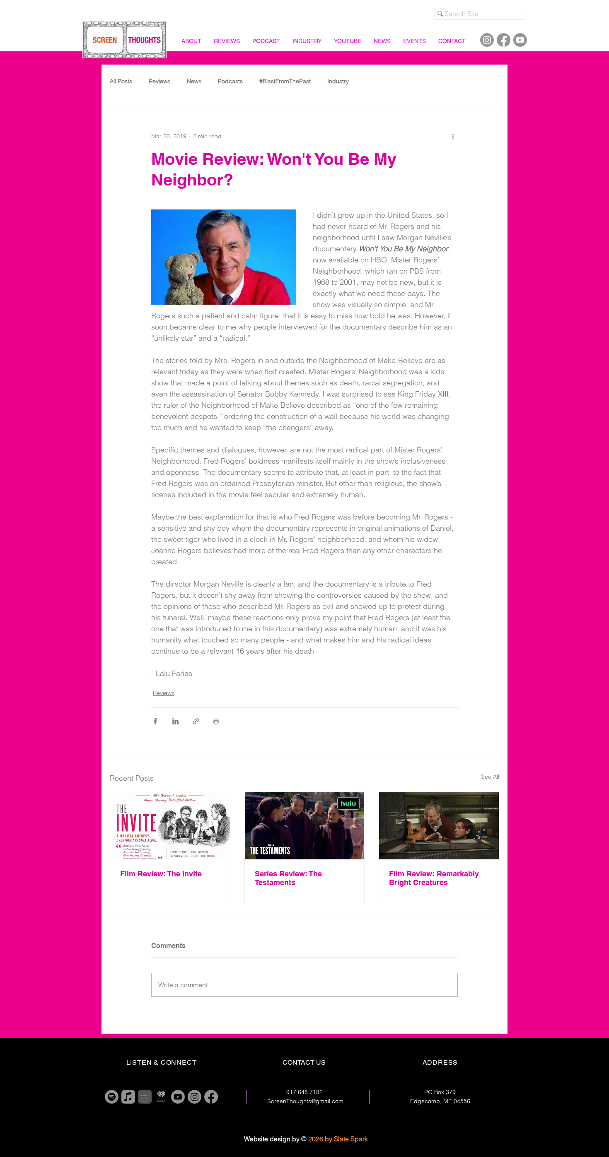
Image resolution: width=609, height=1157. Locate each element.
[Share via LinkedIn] (175, 721)
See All (490, 776)
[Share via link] (196, 721)
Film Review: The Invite (161, 873)
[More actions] (453, 136)
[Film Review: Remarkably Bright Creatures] (439, 825)
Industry (338, 81)
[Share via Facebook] (155, 721)
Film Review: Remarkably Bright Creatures (434, 878)
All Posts (121, 81)
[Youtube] (520, 40)
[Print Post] (216, 721)
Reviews (159, 81)
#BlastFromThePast (285, 81)
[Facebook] (503, 40)
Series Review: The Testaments (288, 878)
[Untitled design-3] (161, 1097)
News (194, 81)
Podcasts (230, 81)
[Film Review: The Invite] (170, 825)
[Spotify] (111, 1097)
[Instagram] (487, 40)
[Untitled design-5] (145, 1097)
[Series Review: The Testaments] (305, 825)
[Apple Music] (128, 1097)
